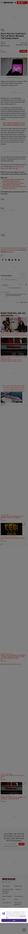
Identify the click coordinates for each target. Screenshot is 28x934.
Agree (14, 920)
